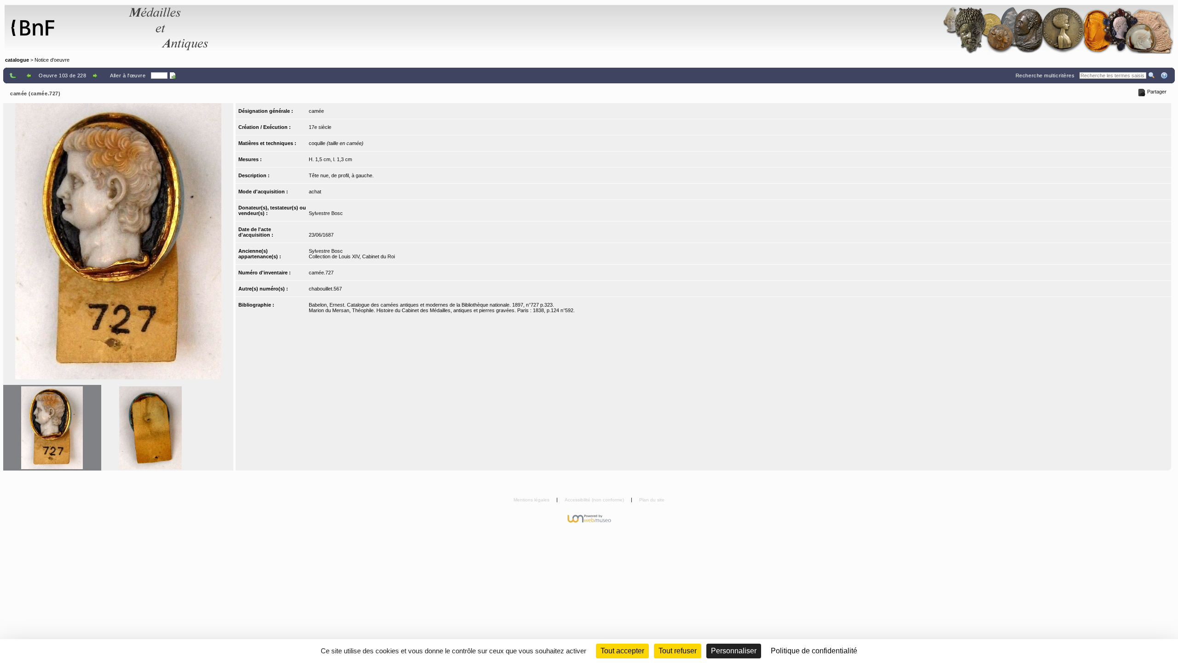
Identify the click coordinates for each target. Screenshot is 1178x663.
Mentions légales (532, 499)
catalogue (17, 60)
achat (315, 191)
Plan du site (651, 499)
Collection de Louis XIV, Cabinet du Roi (352, 256)
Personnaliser (733, 651)
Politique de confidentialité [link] (814, 651)
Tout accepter (622, 651)
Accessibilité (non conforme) (595, 499)
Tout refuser (677, 651)
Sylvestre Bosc (326, 213)
